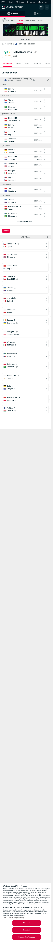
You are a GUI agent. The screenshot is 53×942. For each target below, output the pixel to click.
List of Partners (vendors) (13, 918)
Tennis (8, 44)
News (27, 64)
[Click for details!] (25, 90)
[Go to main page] (14, 7)
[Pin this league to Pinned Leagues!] (35, 52)
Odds (18, 64)
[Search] (41, 7)
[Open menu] (47, 7)
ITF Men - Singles (27, 44)
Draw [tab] (6, 231)
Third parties (32, 904)
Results (37, 64)
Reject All (26, 930)
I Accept (26, 923)
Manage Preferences (26, 937)
